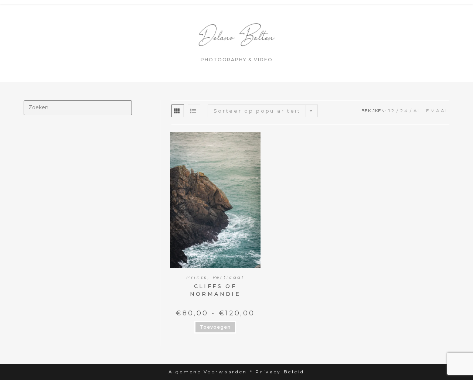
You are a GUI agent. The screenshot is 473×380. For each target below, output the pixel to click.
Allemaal (431, 110)
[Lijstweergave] (194, 111)
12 (391, 110)
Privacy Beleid (279, 371)
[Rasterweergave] (177, 111)
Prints (197, 277)
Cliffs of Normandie (215, 290)
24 (404, 110)
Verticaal (228, 277)
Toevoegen (215, 327)
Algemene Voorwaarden (208, 371)
